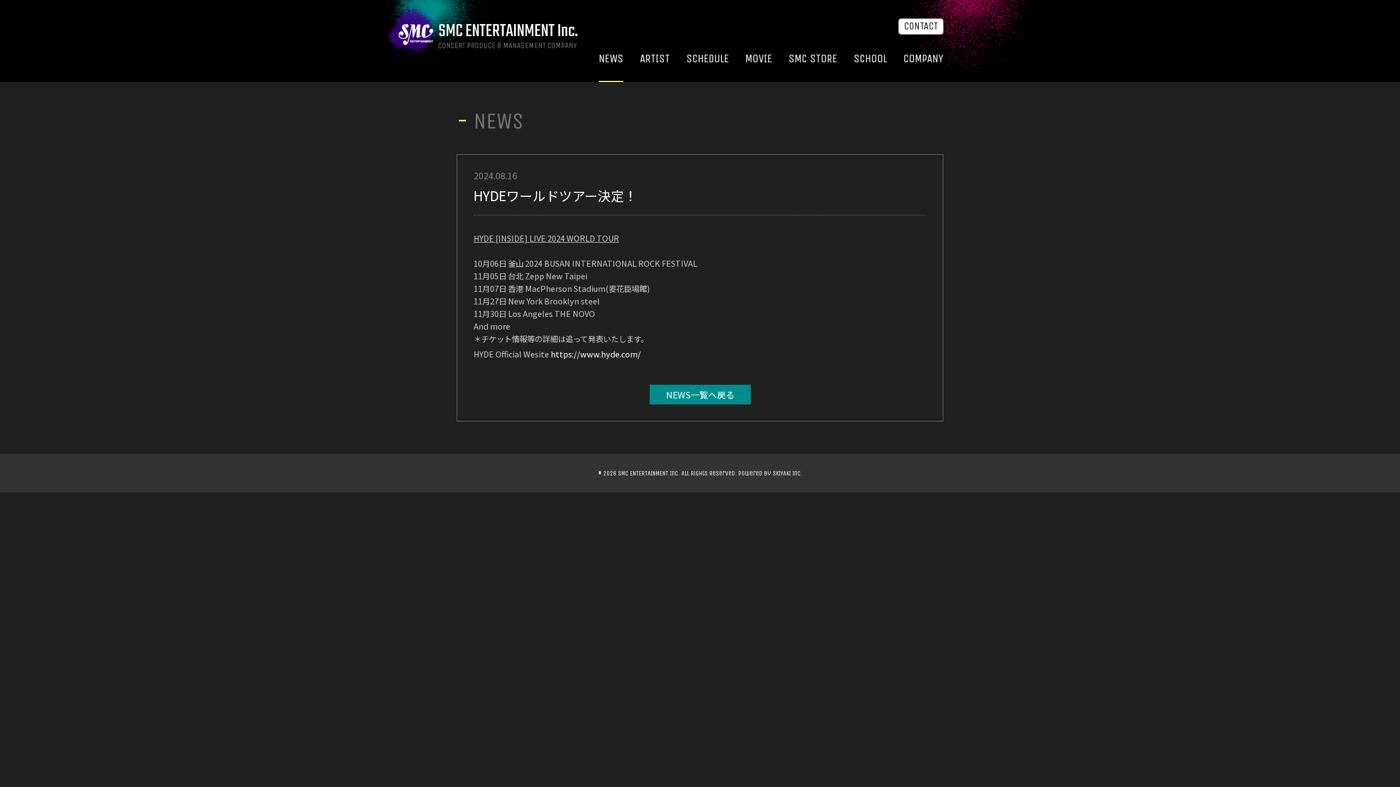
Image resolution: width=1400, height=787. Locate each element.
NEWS (611, 59)
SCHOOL (870, 59)
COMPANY (923, 59)
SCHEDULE (707, 59)
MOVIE (758, 59)
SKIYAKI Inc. (787, 473)
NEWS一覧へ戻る (700, 394)
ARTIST (655, 59)
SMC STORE (813, 59)
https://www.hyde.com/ (596, 354)
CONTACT (921, 26)
